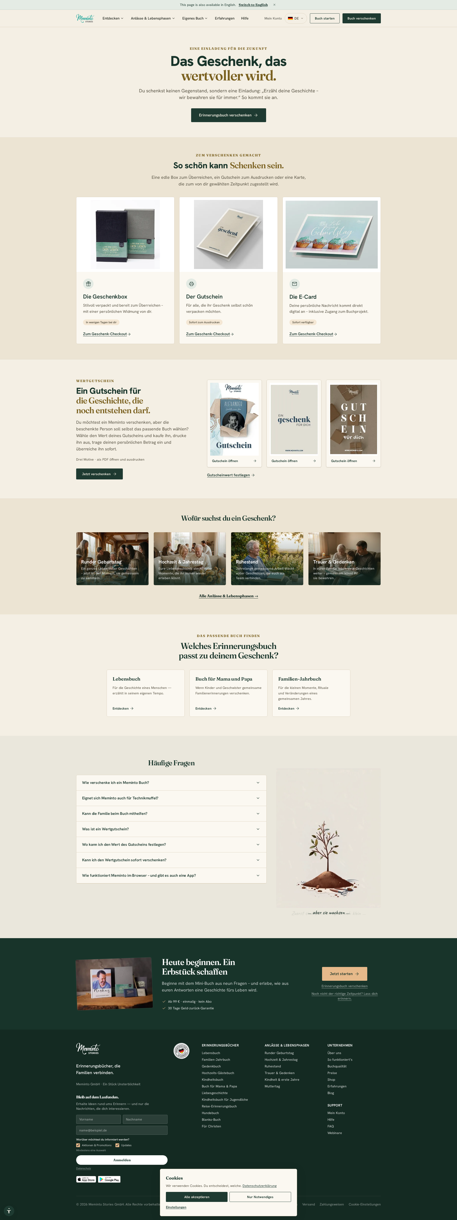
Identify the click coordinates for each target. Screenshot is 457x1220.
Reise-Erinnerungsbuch (219, 1106)
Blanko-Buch (211, 1119)
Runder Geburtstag (279, 1053)
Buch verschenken (362, 18)
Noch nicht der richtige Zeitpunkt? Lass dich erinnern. (345, 996)
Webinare (335, 1133)
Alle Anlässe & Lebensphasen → (228, 595)
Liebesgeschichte (215, 1093)
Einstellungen (176, 1207)
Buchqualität (337, 1066)
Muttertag (272, 1086)
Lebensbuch (211, 1053)
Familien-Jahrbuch (216, 1059)
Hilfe (244, 18)
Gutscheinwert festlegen (228, 475)
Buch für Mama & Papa (219, 1086)
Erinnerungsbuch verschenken (225, 115)
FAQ (331, 1126)
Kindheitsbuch (212, 1079)
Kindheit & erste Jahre (282, 1079)
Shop (331, 1079)
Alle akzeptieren (196, 1197)
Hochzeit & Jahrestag (281, 1059)
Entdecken (111, 18)
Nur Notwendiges (260, 1197)
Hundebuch (210, 1113)
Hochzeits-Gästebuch (218, 1073)
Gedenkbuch (211, 1066)
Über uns (334, 1053)
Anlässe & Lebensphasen (151, 18)
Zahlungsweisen (332, 1204)
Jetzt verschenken (96, 474)
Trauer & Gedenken (280, 1073)
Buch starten (325, 18)
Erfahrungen (224, 18)
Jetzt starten (341, 973)
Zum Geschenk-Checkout (105, 333)
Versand (308, 1204)
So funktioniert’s (340, 1059)
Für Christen (211, 1126)
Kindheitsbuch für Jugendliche (225, 1099)
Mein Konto (273, 18)
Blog (331, 1093)
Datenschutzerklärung (260, 1186)
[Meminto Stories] (85, 18)
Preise (332, 1073)
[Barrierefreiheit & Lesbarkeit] (9, 1211)
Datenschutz (83, 1168)
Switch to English (253, 5)
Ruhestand (273, 1066)
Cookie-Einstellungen (365, 1204)
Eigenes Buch (193, 18)
